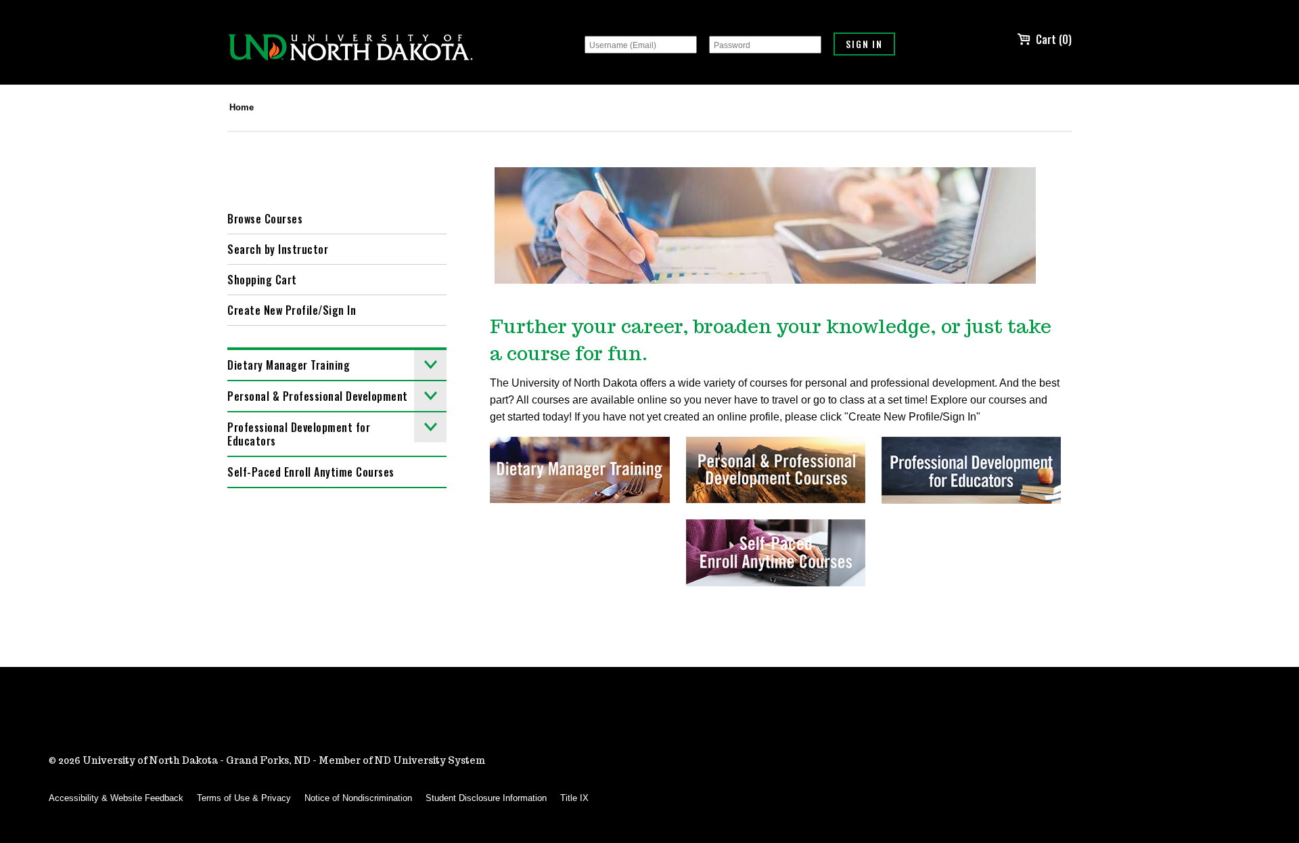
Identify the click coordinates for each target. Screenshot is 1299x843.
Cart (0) (1054, 39)
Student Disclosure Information (486, 798)
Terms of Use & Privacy (244, 798)
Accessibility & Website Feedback (116, 798)
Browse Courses (264, 219)
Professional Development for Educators (298, 434)
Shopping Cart (262, 280)
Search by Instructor (277, 249)
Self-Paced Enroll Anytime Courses (310, 472)
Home (241, 107)
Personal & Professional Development (317, 396)
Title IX (574, 798)
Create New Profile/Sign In (291, 310)
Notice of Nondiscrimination (358, 798)
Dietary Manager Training (288, 365)
